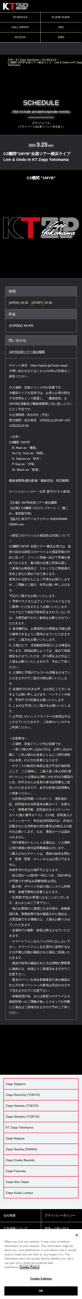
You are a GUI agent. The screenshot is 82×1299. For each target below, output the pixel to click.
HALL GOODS (20, 27)
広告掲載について (15, 1228)
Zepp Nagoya (15, 1138)
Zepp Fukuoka (16, 1171)
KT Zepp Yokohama (27, 59)
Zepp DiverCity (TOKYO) (23, 1095)
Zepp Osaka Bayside (20, 1160)
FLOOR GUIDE (61, 17)
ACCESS (20, 37)
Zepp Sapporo (16, 1084)
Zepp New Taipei (17, 1182)
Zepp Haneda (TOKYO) (22, 1105)
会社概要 (9, 1215)
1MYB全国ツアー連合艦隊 (27, 352)
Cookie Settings (41, 1278)
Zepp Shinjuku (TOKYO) (22, 1116)
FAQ (60, 27)
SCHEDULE (20, 17)
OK (41, 1290)
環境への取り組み (57, 1228)
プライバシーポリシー (60, 1215)
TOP (10, 59)
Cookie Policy (29, 1267)
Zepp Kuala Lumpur (19, 1192)
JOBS (61, 37)
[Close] (77, 1235)
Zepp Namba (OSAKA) (21, 1149)
